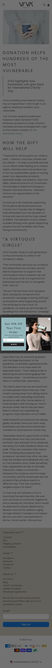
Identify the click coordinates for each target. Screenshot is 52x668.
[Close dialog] (49, 319)
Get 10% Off (13, 344)
